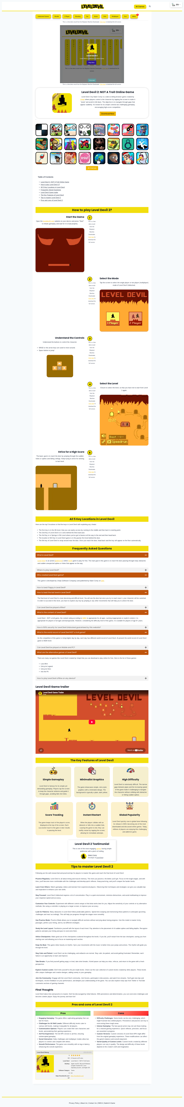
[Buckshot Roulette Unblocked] (99, 144)
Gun (125, 16)
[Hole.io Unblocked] (142, 144)
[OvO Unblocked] (84, 129)
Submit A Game (109, 1103)
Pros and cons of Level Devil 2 (52, 200)
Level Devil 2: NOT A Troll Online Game (55, 182)
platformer (58, 561)
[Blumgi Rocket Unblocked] (128, 129)
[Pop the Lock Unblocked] (128, 144)
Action (96, 16)
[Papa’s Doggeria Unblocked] (41, 144)
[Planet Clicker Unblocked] (99, 158)
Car (87, 16)
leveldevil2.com (48, 221)
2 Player (66, 16)
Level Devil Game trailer (49, 192)
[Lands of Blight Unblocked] (56, 144)
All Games (140, 6)
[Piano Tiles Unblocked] (41, 129)
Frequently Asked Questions (51, 190)
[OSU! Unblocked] (84, 158)
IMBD (84, 618)
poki (102, 581)
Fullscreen (92, 80)
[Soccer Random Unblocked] (56, 129)
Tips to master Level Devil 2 (51, 198)
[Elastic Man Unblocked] (113, 158)
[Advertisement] (44, 54)
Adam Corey (92, 855)
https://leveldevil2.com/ (77, 1076)
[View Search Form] (150, 6)
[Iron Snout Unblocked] (70, 158)
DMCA (100, 1103)
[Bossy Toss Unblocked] (128, 158)
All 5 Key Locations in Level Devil (53, 187)
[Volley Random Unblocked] (70, 129)
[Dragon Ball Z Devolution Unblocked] (56, 158)
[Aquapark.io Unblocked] (113, 129)
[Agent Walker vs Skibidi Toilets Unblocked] (142, 158)
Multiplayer (115, 16)
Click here (103, 22)
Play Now (91, 62)
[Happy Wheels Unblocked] (99, 129)
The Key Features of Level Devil (52, 195)
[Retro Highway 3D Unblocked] (84, 144)
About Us (84, 1103)
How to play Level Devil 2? (50, 185)
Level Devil (41, 561)
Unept (82, 99)
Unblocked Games (43, 16)
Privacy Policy (74, 1103)
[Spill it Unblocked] (41, 158)
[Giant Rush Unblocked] (70, 144)
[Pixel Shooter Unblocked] (142, 129)
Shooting (77, 16)
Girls (104, 16)
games (98, 849)
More (135, 15)
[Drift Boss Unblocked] (113, 144)
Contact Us (93, 1103)
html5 (70, 561)
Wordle (57, 16)
